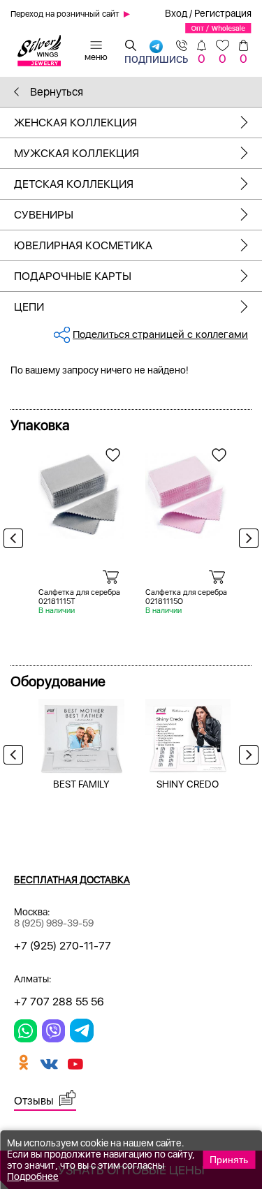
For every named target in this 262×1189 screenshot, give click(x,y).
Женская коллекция (75, 122)
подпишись (156, 56)
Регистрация (223, 13)
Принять (229, 1159)
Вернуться (55, 91)
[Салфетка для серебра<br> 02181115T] (81, 491)
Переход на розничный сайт (64, 14)
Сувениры (43, 214)
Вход (176, 13)
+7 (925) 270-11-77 (62, 945)
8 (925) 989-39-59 (54, 923)
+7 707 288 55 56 (59, 1001)
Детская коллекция (73, 184)
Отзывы (34, 1100)
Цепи (29, 306)
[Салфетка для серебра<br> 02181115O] (188, 491)
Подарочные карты (72, 276)
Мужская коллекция (76, 153)
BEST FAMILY (81, 784)
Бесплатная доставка (72, 879)
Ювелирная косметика (83, 245)
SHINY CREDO (188, 784)
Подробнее (33, 1176)
